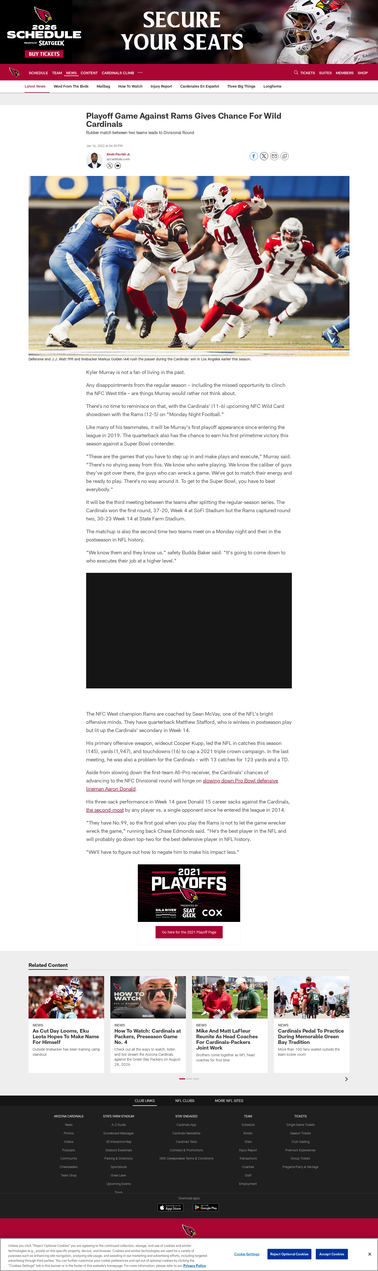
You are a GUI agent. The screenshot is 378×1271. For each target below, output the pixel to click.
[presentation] (347, 1079)
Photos (69, 1133)
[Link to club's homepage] (14, 72)
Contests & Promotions (186, 1150)
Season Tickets (300, 1133)
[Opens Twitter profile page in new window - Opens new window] (110, 166)
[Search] (296, 72)
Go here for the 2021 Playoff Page (189, 932)
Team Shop (69, 1175)
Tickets (300, 1116)
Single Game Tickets (300, 1124)
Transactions (248, 1158)
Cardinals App (186, 1124)
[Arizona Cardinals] (189, 1231)
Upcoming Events (118, 1183)
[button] (189, 630)
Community (68, 1158)
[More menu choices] (140, 72)
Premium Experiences (300, 1150)
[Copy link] (285, 156)
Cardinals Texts (186, 1141)
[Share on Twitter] (264, 159)
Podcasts (68, 1150)
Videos (69, 1141)
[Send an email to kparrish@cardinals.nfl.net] (118, 166)
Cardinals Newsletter (186, 1133)
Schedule (248, 1124)
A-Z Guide (119, 1124)
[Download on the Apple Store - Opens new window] (170, 1208)
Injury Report (248, 1150)
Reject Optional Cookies (289, 1254)
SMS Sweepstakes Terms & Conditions (186, 1158)
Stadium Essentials (118, 1150)
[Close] (369, 1254)
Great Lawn (118, 1175)
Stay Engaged (186, 1116)
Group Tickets (300, 1158)
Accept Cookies (331, 1254)
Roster (248, 1133)
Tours (118, 1192)
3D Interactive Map (118, 1141)
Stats (248, 1141)
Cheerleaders (69, 1167)
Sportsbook (119, 1167)
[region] (189, 1254)
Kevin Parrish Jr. (119, 154)
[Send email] (274, 159)
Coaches (248, 1167)
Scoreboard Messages (118, 1133)
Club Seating (301, 1141)
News (69, 1124)
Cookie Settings (246, 1254)
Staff (248, 1175)
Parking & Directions (118, 1158)
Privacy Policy (194, 1266)
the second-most (105, 810)
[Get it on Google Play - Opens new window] (205, 1210)
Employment (248, 1183)
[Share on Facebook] (254, 159)
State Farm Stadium (118, 1116)
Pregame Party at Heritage (300, 1167)
